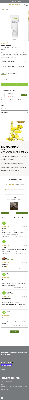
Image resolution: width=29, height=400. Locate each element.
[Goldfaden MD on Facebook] (2, 362)
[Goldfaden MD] (14, 4)
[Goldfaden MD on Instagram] (6, 362)
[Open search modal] (24, 4)
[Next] (26, 1)
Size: (4, 71)
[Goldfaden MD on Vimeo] (13, 362)
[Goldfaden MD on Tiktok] (8, 362)
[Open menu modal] (2, 4)
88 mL (3, 73)
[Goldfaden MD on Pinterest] (4, 362)
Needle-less (10, 93)
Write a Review (23, 213)
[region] (14, 206)
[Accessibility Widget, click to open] (2, 398)
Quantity (3, 76)
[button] (8, 43)
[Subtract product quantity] (6, 79)
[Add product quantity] (2, 79)
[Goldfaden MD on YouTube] (10, 362)
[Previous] (2, 1)
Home (2, 9)
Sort (15, 217)
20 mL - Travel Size (12, 73)
